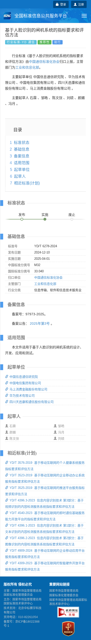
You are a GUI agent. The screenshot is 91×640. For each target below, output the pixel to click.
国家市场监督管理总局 (63, 590)
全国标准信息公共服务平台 (40, 16)
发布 (21, 215)
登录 (62, 4)
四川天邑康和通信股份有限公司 (31, 402)
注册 (80, 4)
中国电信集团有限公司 (25, 383)
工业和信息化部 (27, 67)
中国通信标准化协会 (44, 61)
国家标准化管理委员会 (63, 595)
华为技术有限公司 (22, 395)
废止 (71, 215)
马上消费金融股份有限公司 (28, 389)
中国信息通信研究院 (23, 377)
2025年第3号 (40, 323)
